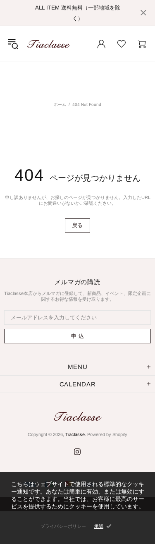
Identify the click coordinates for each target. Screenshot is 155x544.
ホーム (60, 104)
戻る (77, 225)
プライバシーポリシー (63, 526)
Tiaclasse (48, 44)
